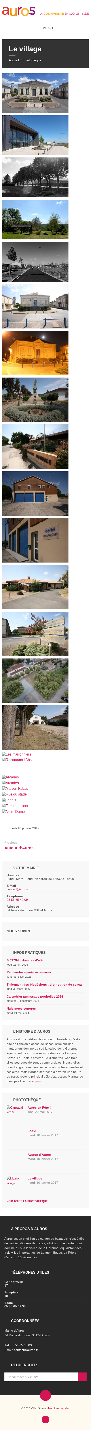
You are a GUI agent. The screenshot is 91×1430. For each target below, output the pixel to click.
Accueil (14, 60)
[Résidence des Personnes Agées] (35, 608)
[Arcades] (10, 777)
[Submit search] (82, 1376)
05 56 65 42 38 (15, 1306)
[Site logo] (45, 15)
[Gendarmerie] (35, 467)
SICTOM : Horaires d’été (25, 960)
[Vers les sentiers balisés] (35, 655)
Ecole (32, 1131)
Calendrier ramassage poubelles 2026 (35, 996)
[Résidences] (35, 280)
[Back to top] (45, 1419)
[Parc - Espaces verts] (35, 196)
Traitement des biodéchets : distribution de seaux (44, 984)
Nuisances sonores (21, 1008)
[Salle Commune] (35, 154)
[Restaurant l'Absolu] (19, 760)
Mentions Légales (59, 1408)
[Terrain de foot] (15, 806)
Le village (35, 1178)
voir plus (35, 1081)
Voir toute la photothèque (27, 1201)
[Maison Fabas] (15, 788)
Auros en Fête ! (39, 1107)
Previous (10, 842)
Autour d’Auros (19, 848)
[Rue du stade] (14, 794)
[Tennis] (9, 800)
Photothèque (32, 60)
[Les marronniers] (35, 748)
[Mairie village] (35, 112)
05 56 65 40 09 (17, 899)
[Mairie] (35, 327)
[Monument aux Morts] (35, 421)
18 (6, 1296)
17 (6, 1285)
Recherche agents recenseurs (29, 972)
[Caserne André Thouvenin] (35, 514)
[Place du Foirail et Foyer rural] (35, 702)
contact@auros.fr (19, 889)
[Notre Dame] (13, 811)
